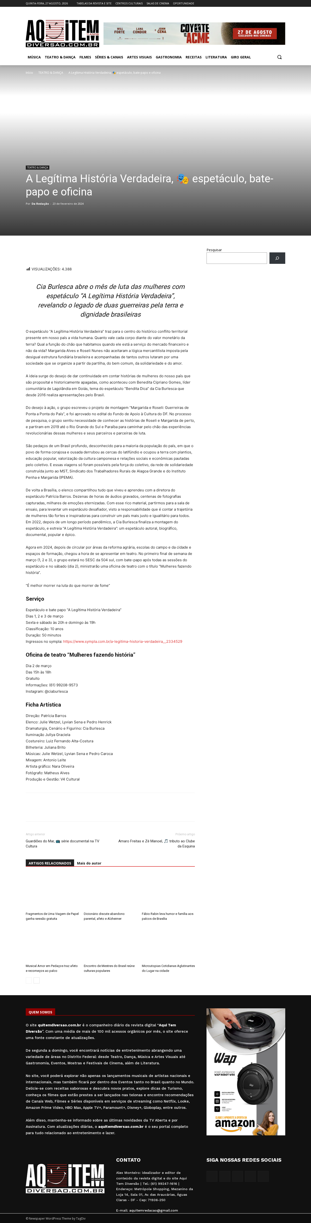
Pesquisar (214, 250)
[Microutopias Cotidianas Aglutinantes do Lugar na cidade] (168, 943)
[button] (279, 57)
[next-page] (37, 980)
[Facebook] (255, 3)
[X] (275, 3)
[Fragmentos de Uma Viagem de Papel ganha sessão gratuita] (52, 891)
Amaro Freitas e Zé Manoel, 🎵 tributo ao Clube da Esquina (156, 843)
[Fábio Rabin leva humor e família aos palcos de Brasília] (168, 891)
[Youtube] (282, 3)
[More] (75, 252)
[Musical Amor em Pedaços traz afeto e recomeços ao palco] (52, 943)
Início (29, 73)
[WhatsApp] (30, 252)
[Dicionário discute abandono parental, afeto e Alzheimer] (110, 891)
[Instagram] (262, 3)
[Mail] (269, 3)
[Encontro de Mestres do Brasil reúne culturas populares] (110, 943)
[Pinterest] (64, 252)
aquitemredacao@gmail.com (153, 1210)
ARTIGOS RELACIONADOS (50, 863)
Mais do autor (89, 863)
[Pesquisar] (277, 258)
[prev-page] (29, 980)
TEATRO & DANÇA (50, 73)
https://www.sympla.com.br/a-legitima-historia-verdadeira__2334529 (122, 641)
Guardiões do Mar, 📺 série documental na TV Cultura (62, 843)
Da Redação (40, 203)
